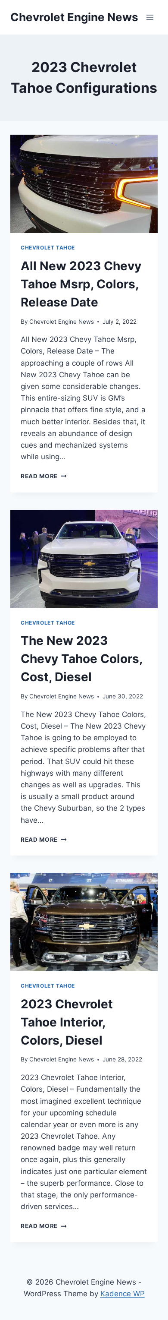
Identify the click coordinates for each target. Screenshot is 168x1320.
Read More (44, 476)
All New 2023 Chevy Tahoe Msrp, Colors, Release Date (81, 284)
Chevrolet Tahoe (48, 247)
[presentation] (84, 184)
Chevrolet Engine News (61, 321)
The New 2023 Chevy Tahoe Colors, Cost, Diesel (81, 658)
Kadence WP (122, 1293)
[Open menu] (150, 17)
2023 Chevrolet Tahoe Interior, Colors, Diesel (67, 1022)
